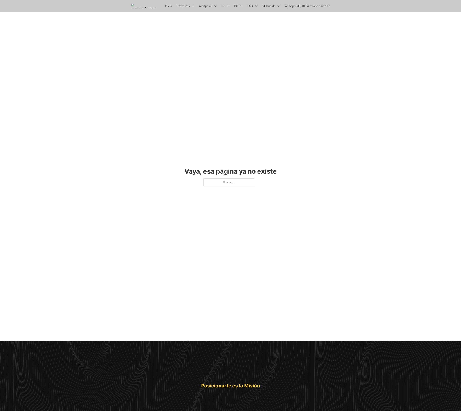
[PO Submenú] (241, 6)
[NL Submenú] (228, 6)
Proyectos (183, 6)
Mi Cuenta (268, 6)
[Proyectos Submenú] (193, 6)
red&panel (205, 6)
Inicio (168, 6)
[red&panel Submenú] (215, 6)
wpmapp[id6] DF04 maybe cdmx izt (307, 6)
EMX (250, 6)
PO (236, 6)
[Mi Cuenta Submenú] (278, 6)
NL (223, 6)
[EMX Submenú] (256, 6)
